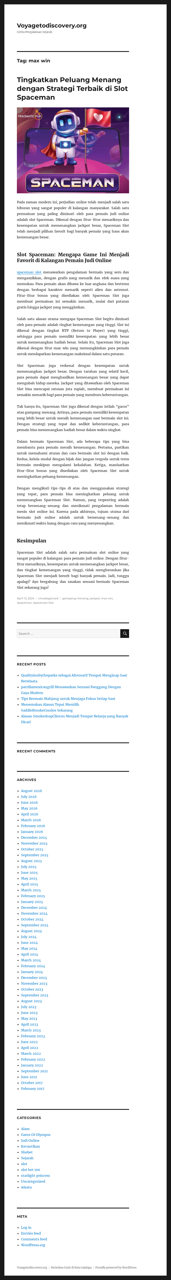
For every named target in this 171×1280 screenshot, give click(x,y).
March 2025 (31, 890)
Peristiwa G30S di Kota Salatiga (71, 1267)
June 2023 (29, 1013)
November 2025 (34, 843)
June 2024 (29, 943)
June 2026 (29, 802)
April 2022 (29, 1048)
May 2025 (29, 878)
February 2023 (33, 1036)
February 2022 (33, 1059)
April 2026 (29, 814)
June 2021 (29, 1077)
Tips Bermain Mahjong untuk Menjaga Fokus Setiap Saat (68, 699)
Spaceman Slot (43, 602)
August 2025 (31, 861)
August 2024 (31, 931)
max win (107, 598)
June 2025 (29, 872)
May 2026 (29, 808)
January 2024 (32, 972)
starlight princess (35, 1175)
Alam (25, 1129)
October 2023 (32, 989)
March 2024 (31, 960)
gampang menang (75, 598)
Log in (26, 1227)
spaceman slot (29, 272)
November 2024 (34, 913)
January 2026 (32, 832)
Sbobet (27, 1152)
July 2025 (28, 867)
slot (24, 1164)
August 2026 (31, 791)
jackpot (95, 598)
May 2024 (29, 948)
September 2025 (34, 855)
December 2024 (34, 907)
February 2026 (33, 826)
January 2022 (32, 1065)
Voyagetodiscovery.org (52, 25)
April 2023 (29, 1024)
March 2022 (31, 1053)
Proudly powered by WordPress (116, 1267)
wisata (26, 1187)
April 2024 (29, 954)
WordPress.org (33, 1245)
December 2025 (34, 837)
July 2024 (28, 937)
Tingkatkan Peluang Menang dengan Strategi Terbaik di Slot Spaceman (72, 88)
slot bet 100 (30, 1170)
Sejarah (27, 1158)
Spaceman (24, 602)
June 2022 (29, 1042)
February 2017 (32, 1088)
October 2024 (32, 919)
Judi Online (30, 1140)
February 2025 (33, 896)
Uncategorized (48, 598)
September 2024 (34, 925)
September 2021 (34, 1071)
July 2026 (29, 797)
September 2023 (34, 995)
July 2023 (28, 1007)
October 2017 (32, 1083)
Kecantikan (30, 1146)
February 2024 (33, 966)
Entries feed (31, 1233)
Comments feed (34, 1239)
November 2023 (34, 983)
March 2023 (31, 1030)
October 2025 (32, 849)
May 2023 (29, 1018)
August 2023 (31, 1001)
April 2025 (29, 884)
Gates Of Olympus (35, 1135)
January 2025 (32, 902)
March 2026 (31, 820)
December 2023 (34, 978)
